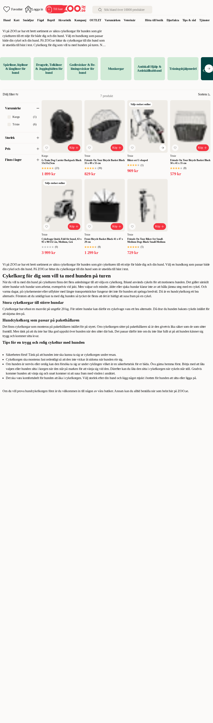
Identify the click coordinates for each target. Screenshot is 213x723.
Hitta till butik (154, 20)
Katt (16, 20)
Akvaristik (64, 20)
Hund (6, 20)
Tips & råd (189, 20)
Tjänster (204, 20)
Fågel (40, 20)
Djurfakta (173, 20)
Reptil (51, 20)
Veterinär (129, 20)
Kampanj (80, 20)
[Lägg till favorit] (46, 147)
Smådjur (28, 20)
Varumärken (112, 20)
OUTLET (95, 20)
